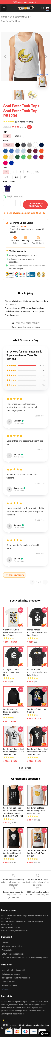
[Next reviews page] (45, 582)
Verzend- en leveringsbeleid (13, 970)
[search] (42, 8)
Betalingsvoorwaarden (11, 974)
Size (5, 167)
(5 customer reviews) (24, 122)
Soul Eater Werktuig (19, 16)
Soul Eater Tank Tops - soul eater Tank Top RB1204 (36, 853)
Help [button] (46, 1034)
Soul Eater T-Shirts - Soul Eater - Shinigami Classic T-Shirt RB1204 (13, 752)
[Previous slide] (5, 56)
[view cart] (47, 8)
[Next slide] (46, 56)
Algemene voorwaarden (12, 946)
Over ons (5, 942)
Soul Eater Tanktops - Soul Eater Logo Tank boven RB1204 (36, 810)
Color (5, 140)
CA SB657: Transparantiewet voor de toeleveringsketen (25, 958)
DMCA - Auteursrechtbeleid (13, 954)
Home (4, 16)
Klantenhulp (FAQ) (9, 985)
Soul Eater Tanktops (10, 21)
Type (5, 131)
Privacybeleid (7, 950)
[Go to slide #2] (32, 95)
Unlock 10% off (5, 1025)
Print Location (9, 181)
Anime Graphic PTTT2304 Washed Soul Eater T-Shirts (37, 672)
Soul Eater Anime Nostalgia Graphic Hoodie (10, 712)
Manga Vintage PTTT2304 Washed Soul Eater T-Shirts (37, 632)
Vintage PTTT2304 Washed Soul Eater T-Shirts (12, 672)
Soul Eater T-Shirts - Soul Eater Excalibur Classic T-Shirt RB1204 (37, 752)
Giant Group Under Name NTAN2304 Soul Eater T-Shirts (12, 632)
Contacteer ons (8, 982)
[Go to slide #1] (18, 95)
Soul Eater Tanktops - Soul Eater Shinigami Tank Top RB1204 (12, 853)
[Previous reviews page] (32, 582)
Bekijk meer (25, 768)
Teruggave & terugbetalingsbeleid (16, 978)
